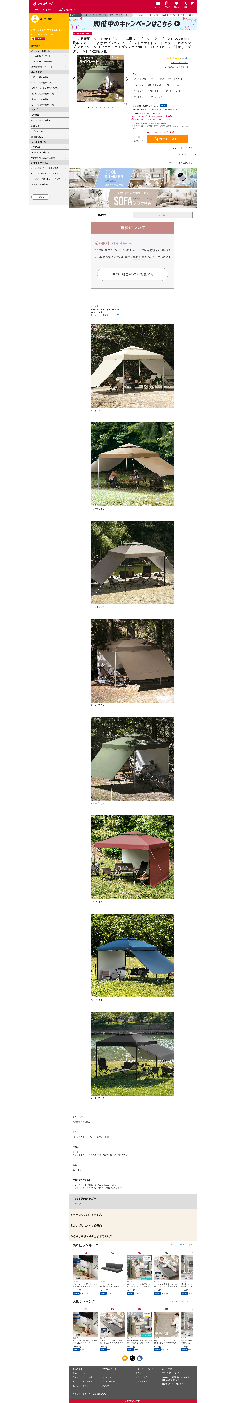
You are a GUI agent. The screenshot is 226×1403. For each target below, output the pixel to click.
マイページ (106, 1377)
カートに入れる (168, 139)
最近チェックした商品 (82, 1377)
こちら (103, 1394)
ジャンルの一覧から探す (42, 83)
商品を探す (78, 1369)
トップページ (75, 15)
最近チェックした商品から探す (45, 88)
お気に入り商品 (79, 1373)
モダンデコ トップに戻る (181, 148)
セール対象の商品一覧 (41, 56)
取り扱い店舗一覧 (80, 1386)
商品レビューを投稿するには (180, 163)
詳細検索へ (35, 46)
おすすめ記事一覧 (109, 1369)
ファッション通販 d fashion (43, 184)
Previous (75, 1264)
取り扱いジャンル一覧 (82, 1381)
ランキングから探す (40, 99)
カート (104, 1373)
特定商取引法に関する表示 (43, 158)
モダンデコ (78, 1204)
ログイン (40, 197)
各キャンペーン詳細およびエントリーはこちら (152, 119)
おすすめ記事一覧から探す (43, 105)
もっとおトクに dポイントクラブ (45, 179)
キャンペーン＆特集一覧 (42, 62)
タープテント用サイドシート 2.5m (106, 315)
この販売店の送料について (176, 67)
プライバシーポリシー (41, 152)
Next (191, 1264)
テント (128, 15)
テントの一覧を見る (184, 155)
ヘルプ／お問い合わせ (41, 120)
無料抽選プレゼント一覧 (42, 67)
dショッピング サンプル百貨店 (44, 168)
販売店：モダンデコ (179, 63)
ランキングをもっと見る (182, 1245)
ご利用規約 (36, 147)
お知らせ (35, 126)
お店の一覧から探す (40, 77)
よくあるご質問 (38, 131)
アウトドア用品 (116, 15)
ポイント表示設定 (109, 1381)
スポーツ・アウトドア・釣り (95, 15)
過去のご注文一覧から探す (43, 94)
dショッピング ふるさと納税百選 (45, 173)
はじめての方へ (38, 137)
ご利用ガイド (37, 115)
